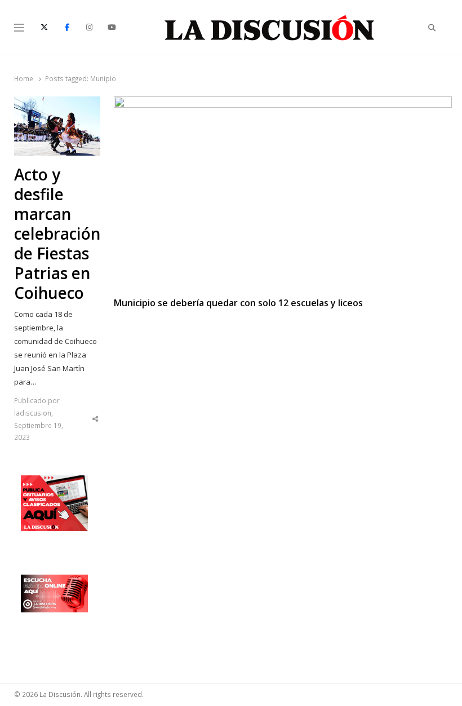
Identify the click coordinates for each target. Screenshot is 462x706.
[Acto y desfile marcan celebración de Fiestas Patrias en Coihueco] (57, 103)
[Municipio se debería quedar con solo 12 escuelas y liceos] (283, 103)
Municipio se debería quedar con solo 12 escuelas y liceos (238, 303)
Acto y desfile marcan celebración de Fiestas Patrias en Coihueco (57, 234)
